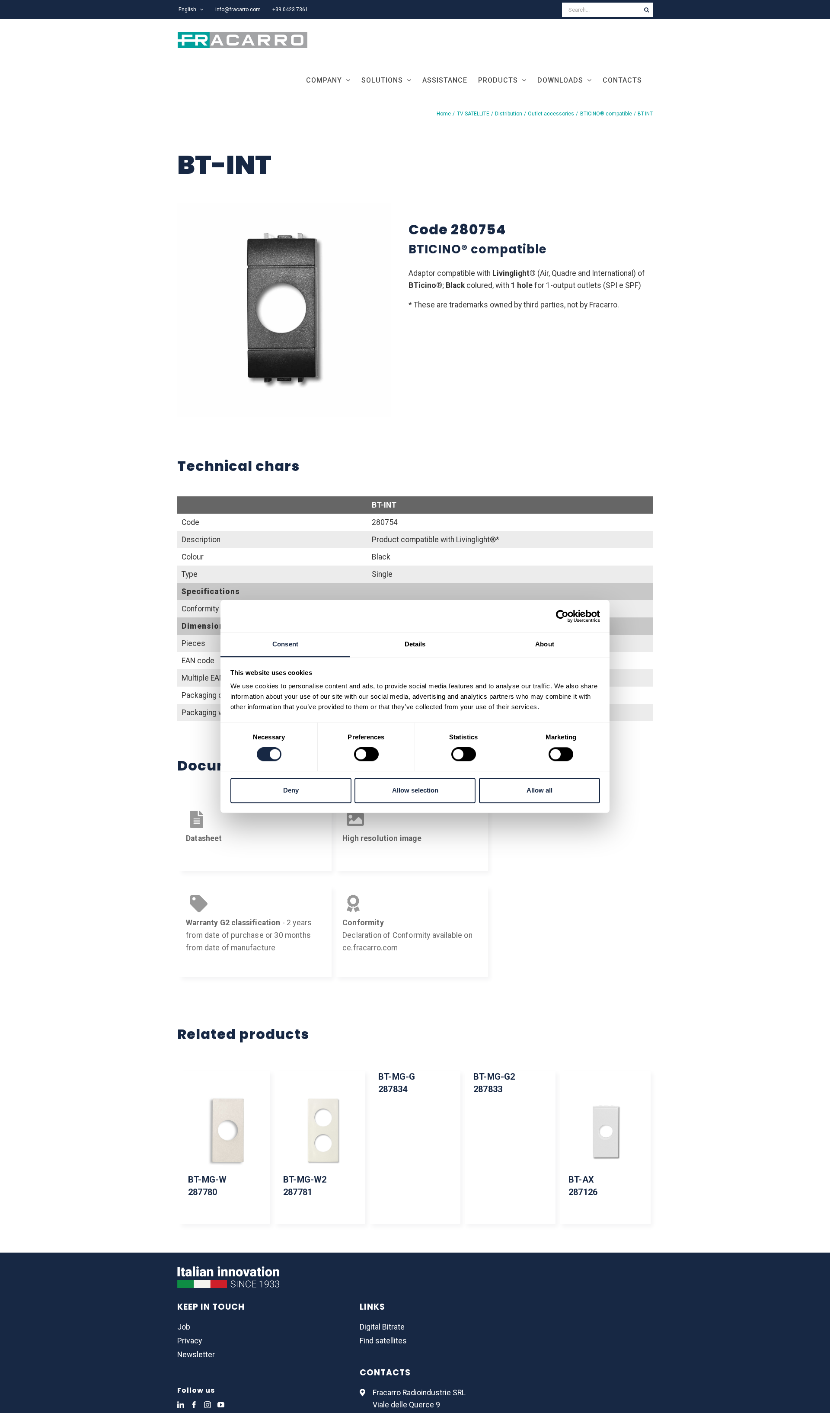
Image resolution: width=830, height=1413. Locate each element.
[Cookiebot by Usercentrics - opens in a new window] (562, 616)
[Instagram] (207, 1404)
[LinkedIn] (180, 1404)
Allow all (539, 790)
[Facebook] (194, 1404)
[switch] (366, 754)
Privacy (189, 1340)
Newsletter (196, 1354)
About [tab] (544, 644)
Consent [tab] (285, 644)
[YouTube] (220, 1404)
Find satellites (383, 1340)
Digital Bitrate (382, 1327)
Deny (291, 790)
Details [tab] (415, 644)
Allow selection (415, 790)
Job (183, 1327)
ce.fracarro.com (370, 947)
